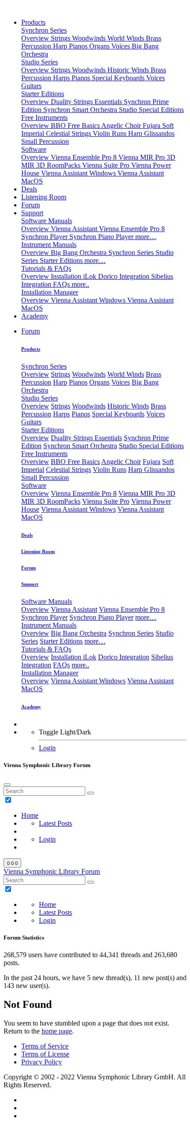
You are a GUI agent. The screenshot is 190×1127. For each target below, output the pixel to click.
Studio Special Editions (151, 109)
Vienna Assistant (75, 228)
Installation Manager (49, 292)
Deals (29, 189)
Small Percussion (45, 141)
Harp (61, 46)
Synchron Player (45, 236)
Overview (36, 38)
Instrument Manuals (48, 244)
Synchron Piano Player (102, 236)
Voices (121, 46)
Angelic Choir (122, 125)
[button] (30, 331)
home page (57, 1031)
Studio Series (39, 62)
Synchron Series (44, 30)
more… (145, 236)
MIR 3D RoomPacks (51, 165)
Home (29, 815)
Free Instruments (44, 117)
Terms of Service (44, 1046)
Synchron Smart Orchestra (81, 109)
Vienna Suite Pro (106, 165)
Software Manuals (46, 221)
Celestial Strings (69, 133)
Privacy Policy (41, 1062)
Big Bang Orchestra (79, 252)
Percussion (37, 46)
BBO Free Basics (76, 125)
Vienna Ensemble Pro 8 (84, 157)
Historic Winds (129, 70)
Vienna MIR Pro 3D (146, 157)
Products (33, 22)
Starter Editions (42, 93)
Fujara (152, 125)
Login (47, 748)
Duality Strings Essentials (87, 101)
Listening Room (43, 197)
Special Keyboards (119, 78)
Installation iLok (74, 276)
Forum (30, 205)
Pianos (79, 46)
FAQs (62, 284)
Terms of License (45, 1054)
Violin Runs (110, 133)
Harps (62, 78)
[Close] (7, 784)
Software (33, 149)
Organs (100, 46)
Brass (153, 38)
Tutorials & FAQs (46, 268)
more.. (80, 284)
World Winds (126, 38)
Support (32, 213)
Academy (34, 316)
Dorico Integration (124, 276)
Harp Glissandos (151, 133)
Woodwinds (89, 38)
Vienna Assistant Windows (79, 173)
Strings (61, 38)
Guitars (31, 86)
